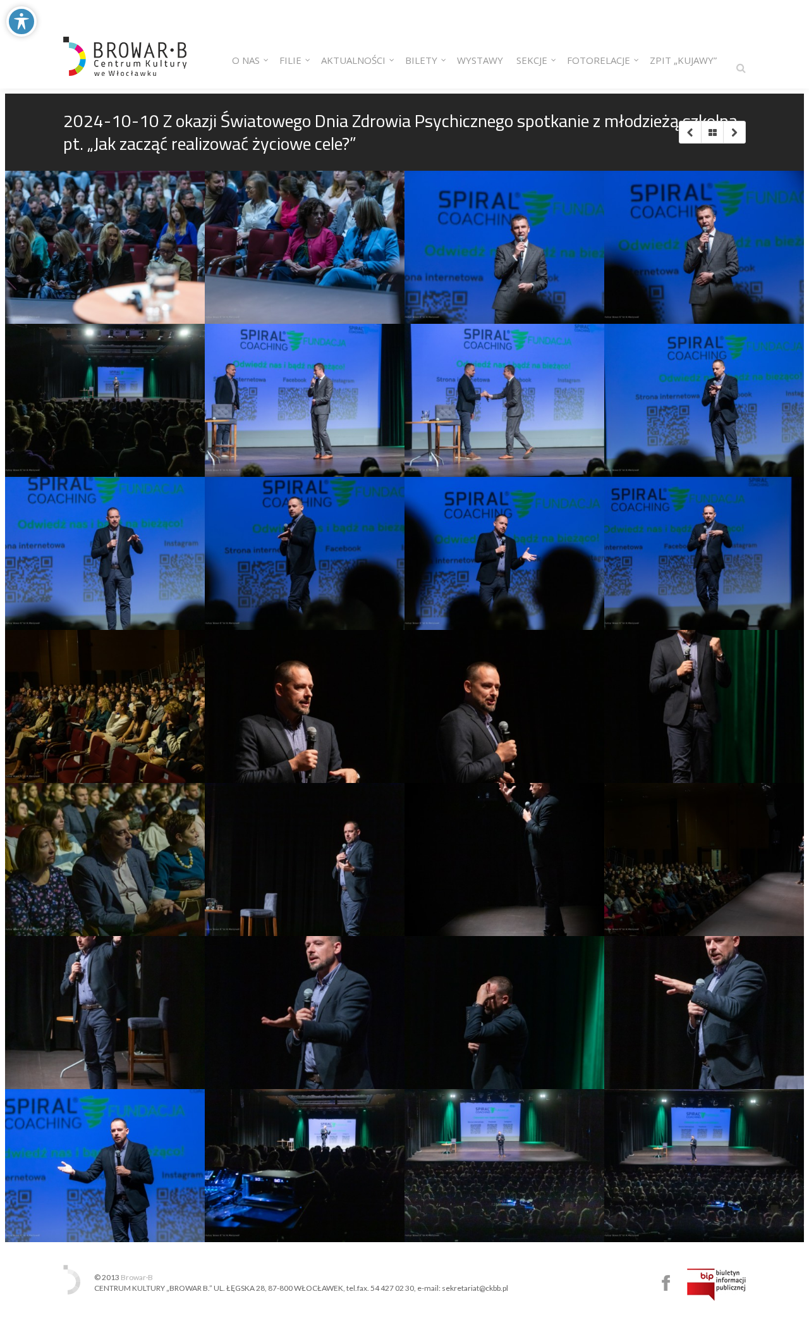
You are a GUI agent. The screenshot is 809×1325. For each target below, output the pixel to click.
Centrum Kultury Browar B (666, 1283)
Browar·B (137, 1277)
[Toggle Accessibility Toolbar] (21, 21)
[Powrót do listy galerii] (712, 132)
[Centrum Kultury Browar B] (124, 44)
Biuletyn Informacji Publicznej (716, 1284)
